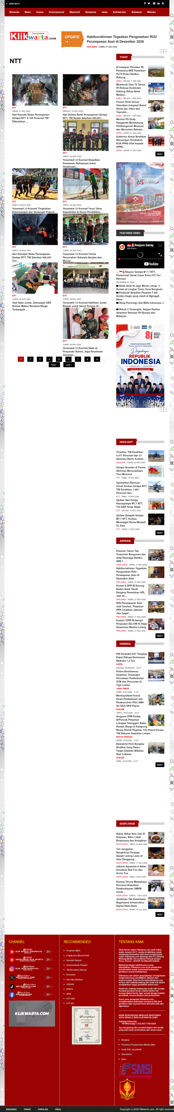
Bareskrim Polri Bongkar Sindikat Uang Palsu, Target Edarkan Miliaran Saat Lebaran (130, 749)
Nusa (25, 18)
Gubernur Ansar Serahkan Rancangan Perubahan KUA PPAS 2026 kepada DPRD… (131, 141)
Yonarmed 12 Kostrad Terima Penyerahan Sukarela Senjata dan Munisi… (82, 257)
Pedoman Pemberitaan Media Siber (138, 1044)
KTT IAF (70, 1003)
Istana (40, 12)
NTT (14, 107)
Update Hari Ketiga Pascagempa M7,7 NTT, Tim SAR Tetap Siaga (129, 503)
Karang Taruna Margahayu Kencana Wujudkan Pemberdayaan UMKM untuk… (131, 887)
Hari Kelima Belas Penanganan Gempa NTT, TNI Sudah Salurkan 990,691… (85, 116)
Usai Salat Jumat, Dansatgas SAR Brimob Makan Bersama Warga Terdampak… (31, 306)
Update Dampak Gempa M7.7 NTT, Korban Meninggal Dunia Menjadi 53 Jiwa (131, 520)
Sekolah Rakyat (74, 960)
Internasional (56, 12)
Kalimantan (119, 12)
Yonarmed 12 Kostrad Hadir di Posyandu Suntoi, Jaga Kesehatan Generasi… (83, 351)
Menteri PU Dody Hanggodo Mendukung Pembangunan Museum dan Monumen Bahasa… (130, 124)
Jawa (105, 12)
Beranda (14, 12)
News (28, 12)
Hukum (120, 709)
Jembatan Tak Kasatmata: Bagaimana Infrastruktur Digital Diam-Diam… (131, 902)
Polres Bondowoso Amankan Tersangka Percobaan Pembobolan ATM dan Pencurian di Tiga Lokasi (130, 678)
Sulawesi (137, 12)
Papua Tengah (124, 736)
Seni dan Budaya (74, 979)
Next (165, 51)
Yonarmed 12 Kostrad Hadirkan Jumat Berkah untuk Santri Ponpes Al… (85, 304)
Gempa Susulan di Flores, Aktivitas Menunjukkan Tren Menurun (131, 471)
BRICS (69, 989)
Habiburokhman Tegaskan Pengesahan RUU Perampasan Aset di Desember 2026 (122, 39)
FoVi (36, 18)
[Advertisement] (140, 425)
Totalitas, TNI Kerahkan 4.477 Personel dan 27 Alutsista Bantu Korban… (131, 455)
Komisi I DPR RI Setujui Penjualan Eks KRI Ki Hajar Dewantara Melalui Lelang (131, 624)
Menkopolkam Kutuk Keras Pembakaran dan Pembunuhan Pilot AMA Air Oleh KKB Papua (130, 700)
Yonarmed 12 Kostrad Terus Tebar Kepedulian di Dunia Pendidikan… (83, 210)
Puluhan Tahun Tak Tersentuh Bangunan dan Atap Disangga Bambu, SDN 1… (131, 556)
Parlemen (92, 46)
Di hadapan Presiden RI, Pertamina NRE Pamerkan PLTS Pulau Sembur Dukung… (130, 72)
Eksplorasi (122, 844)
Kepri (119, 133)
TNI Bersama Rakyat (76, 969)
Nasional (75, 12)
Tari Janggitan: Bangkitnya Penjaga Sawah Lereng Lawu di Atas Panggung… (129, 854)
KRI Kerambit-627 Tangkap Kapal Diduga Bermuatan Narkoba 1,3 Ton (131, 657)
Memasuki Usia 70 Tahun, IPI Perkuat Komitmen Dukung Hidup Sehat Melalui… (131, 89)
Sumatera (90, 12)
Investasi (70, 974)
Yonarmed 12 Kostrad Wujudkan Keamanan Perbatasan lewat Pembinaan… (81, 163)
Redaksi (125, 1039)
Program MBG (73, 950)
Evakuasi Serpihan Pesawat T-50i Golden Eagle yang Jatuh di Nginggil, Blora (138, 296)
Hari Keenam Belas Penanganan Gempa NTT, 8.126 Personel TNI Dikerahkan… (30, 118)
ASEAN (70, 984)
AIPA (68, 993)
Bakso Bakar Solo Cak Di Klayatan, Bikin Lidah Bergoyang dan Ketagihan (131, 837)
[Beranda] (34, 35)
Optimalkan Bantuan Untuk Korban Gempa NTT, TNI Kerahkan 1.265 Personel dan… (131, 487)
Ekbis (118, 80)
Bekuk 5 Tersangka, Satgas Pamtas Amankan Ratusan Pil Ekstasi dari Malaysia (138, 312)
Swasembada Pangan (76, 965)
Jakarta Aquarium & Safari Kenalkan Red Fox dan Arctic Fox (131, 870)
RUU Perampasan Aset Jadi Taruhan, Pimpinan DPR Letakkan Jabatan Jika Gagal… (130, 608)
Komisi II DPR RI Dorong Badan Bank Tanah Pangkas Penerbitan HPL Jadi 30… (130, 590)
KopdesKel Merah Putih (77, 955)
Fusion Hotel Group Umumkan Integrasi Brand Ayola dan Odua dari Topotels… (131, 107)
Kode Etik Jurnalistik (131, 1049)
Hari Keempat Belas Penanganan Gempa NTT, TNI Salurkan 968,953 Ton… (31, 257)
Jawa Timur (121, 564)
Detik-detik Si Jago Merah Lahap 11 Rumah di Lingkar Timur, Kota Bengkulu (139, 287)
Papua (13, 18)
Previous (161, 51)
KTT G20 (70, 998)
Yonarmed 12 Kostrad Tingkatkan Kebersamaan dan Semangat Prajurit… (34, 210)
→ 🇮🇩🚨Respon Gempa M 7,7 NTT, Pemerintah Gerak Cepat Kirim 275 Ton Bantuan (138, 275)
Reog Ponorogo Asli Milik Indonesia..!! (141, 302)
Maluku (151, 12)
